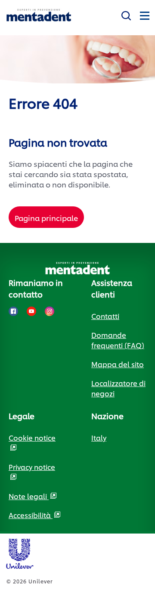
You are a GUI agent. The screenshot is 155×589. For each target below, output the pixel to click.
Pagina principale (46, 217)
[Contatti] (126, 14)
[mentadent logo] (38, 15)
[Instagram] (49, 311)
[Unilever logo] (19, 552)
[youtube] (31, 311)
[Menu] (144, 14)
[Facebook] (13, 311)
